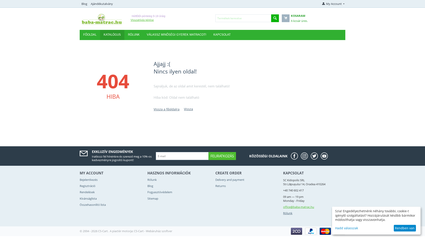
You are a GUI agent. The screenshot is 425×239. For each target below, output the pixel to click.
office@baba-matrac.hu (298, 207)
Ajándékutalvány (102, 4)
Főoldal (90, 34)
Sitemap (152, 198)
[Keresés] (275, 18)
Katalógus (112, 34)
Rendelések (87, 192)
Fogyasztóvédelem (159, 192)
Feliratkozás (222, 156)
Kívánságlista (88, 198)
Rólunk (152, 180)
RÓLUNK (134, 34)
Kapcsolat (222, 34)
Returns (220, 186)
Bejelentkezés (89, 180)
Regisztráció (87, 186)
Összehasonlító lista (93, 205)
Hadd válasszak (346, 228)
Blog (84, 4)
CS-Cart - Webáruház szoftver (153, 231)
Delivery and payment (229, 180)
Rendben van (405, 228)
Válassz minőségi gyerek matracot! (176, 34)
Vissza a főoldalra (167, 109)
